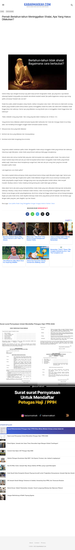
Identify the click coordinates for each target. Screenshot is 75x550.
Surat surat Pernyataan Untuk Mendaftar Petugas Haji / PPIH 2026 (27, 324)
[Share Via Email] (47, 214)
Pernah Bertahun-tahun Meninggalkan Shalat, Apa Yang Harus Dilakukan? (36, 18)
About (31, 542)
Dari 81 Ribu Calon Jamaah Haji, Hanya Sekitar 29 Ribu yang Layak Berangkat (31, 465)
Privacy (43, 542)
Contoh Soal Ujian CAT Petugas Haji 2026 (20, 451)
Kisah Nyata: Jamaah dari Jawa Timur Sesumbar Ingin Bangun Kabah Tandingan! (32, 443)
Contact (37, 542)
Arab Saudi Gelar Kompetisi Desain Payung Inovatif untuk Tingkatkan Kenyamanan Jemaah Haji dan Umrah (41, 473)
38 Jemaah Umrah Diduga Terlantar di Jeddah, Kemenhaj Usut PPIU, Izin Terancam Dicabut (35, 480)
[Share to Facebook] (27, 214)
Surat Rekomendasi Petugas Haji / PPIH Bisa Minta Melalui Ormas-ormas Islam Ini (35, 429)
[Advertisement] (37, 297)
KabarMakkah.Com (41, 546)
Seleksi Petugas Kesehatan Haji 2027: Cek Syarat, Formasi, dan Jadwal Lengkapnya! (33, 458)
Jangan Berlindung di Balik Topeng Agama (20, 495)
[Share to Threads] (42, 214)
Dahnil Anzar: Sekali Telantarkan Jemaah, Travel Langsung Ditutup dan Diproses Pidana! (35, 488)
